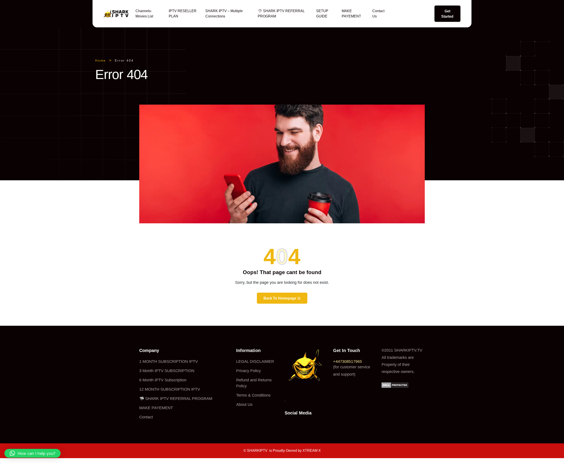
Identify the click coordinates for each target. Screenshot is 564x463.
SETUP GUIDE (322, 13)
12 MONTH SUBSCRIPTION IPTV (169, 389)
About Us (244, 404)
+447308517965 (347, 361)
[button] (32, 453)
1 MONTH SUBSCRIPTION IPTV (168, 361)
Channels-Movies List (144, 13)
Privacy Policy (248, 371)
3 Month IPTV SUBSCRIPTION (166, 371)
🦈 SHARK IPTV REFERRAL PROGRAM (281, 13)
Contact (146, 417)
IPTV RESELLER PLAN (183, 13)
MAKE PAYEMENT (351, 13)
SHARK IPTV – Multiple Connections (224, 13)
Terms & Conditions (253, 395)
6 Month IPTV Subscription (162, 380)
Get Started (447, 13)
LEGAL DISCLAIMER (255, 361)
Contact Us (378, 13)
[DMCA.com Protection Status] (395, 385)
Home (100, 60)
